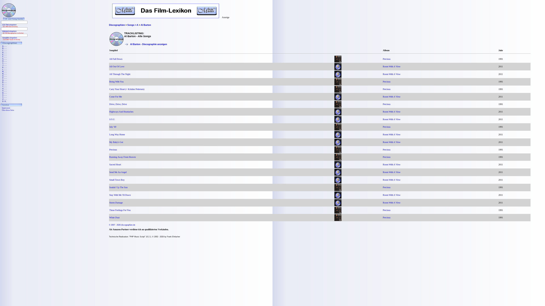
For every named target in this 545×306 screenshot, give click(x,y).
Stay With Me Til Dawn (120, 195)
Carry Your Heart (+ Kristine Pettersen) (126, 89)
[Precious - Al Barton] (337, 61)
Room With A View (392, 66)
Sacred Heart (115, 164)
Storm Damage (116, 202)
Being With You (116, 81)
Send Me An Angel (118, 172)
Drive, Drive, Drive (118, 104)
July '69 (112, 127)
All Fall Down (115, 59)
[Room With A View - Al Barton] (337, 69)
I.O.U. (112, 119)
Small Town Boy (117, 180)
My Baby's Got (116, 142)
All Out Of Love (116, 66)
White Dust (114, 217)
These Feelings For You (120, 210)
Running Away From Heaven (122, 157)
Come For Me (115, 96)
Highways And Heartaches (121, 111)
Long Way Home (117, 134)
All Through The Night (119, 74)
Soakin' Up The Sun (118, 187)
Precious (386, 59)
